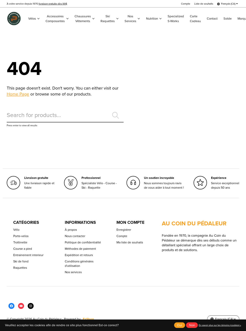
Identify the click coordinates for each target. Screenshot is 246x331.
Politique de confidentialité (83, 242)
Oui (179, 325)
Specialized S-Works (176, 18)
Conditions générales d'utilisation (79, 263)
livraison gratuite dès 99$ (53, 4)
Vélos (32, 18)
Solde (228, 18)
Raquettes (20, 267)
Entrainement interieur (28, 255)
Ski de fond (20, 261)
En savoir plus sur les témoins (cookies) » (220, 325)
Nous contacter (75, 236)
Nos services (73, 272)
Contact (212, 18)
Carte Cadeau (195, 18)
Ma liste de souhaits (129, 242)
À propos (71, 229)
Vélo (16, 229)
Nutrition (152, 18)
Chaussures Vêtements (83, 18)
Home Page (18, 94)
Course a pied (22, 248)
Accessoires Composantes (55, 18)
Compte (121, 236)
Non (192, 325)
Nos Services (130, 18)
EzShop (88, 319)
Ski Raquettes (108, 18)
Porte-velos (20, 236)
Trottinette (20, 242)
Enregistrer (123, 229)
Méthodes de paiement (80, 248)
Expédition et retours (79, 255)
